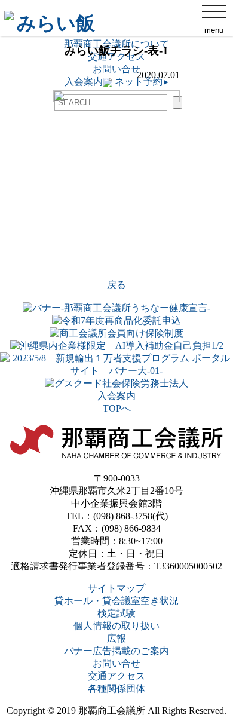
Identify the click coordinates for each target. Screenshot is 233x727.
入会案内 (116, 396)
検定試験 (116, 613)
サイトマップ (116, 588)
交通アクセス (116, 676)
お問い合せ (116, 663)
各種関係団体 (116, 688)
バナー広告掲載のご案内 (116, 651)
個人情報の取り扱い (116, 626)
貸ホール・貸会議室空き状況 (116, 601)
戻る (116, 285)
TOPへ (117, 408)
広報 (116, 638)
